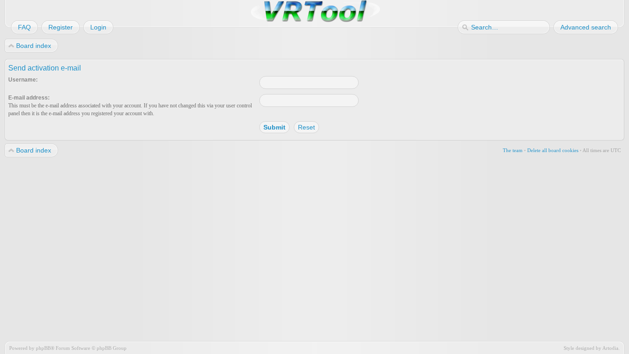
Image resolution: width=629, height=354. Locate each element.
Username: (23, 80)
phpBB (43, 348)
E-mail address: (29, 97)
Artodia (610, 348)
